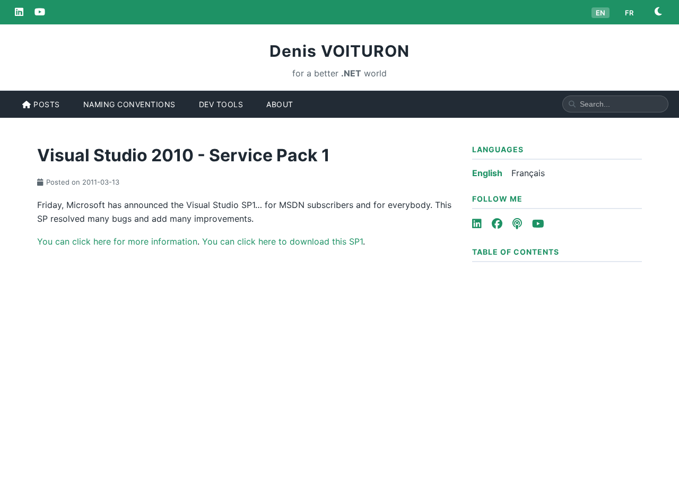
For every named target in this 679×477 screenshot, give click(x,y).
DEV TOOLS (221, 104)
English (487, 173)
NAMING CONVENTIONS (129, 104)
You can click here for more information (117, 241)
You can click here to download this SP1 (282, 241)
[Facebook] (497, 224)
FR (629, 12)
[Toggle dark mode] (658, 12)
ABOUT (279, 104)
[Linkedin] (19, 12)
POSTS (45, 104)
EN (600, 12)
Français (528, 173)
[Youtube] (538, 224)
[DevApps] (39, 12)
